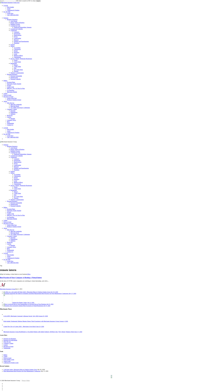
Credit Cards (10, 213)
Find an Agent (7, 222)
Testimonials (10, 250)
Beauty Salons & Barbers (17, 149)
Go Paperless (10, 217)
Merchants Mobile (12, 219)
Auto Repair (13, 148)
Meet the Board (14, 233)
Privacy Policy (26, 380)
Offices (12, 173)
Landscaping (17, 165)
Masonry (16, 166)
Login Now (10, 261)
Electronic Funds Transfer (14, 210)
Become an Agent (8, 223)
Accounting (17, 174)
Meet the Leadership (16, 231)
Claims (5, 220)
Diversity (13, 237)
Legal (15, 181)
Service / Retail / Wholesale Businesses (21, 185)
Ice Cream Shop (18, 196)
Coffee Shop (17, 193)
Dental (16, 177)
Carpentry (16, 159)
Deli (15, 195)
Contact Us (10, 251)
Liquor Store (17, 188)
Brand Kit (9, 242)
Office (28, 274)
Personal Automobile (16, 202)
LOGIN (5, 253)
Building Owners (15, 151)
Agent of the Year (12, 225)
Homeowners (14, 204)
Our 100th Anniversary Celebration (20, 234)
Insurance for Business (9, 338)
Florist (15, 187)
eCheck (9, 212)
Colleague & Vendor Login (10, 362)
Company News (11, 247)
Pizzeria (16, 198)
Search (38, 1)
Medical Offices (18, 182)
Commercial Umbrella (16, 155)
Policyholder (10, 255)
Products (5, 144)
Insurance (16, 179)
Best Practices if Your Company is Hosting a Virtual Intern (21, 277)
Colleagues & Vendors (13, 258)
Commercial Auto (15, 152)
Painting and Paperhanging (21, 168)
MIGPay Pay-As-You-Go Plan (16, 215)
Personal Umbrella (15, 206)
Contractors (13, 157)
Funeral (12, 171)
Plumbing (16, 170)
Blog (8, 248)
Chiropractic (17, 176)
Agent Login (7, 361)
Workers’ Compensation (17, 199)
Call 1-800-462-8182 (13, 262)
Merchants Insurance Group (7, 289)
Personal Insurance (12, 201)
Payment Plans (11, 209)
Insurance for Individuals (10, 340)
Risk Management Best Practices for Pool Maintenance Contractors (21, 371)
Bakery (16, 192)
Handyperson (17, 162)
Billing (5, 207)
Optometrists (17, 184)
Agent (8, 256)
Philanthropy (14, 239)
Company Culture (12, 236)
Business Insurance (12, 146)
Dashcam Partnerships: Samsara (22, 154)
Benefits (12, 245)
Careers (9, 244)
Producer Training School (14, 226)
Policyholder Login (8, 359)
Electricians (17, 160)
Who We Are (10, 229)
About (5, 228)
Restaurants (13, 190)
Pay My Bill (6, 259)
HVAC (16, 163)
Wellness (12, 240)
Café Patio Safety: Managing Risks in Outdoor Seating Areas (20, 369)
